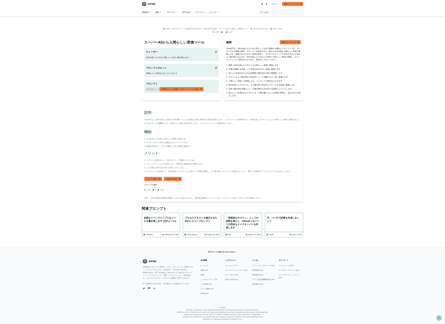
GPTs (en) (186, 12)
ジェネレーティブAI (209, 279)
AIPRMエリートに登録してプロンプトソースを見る (180, 89)
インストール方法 (286, 265)
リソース (199, 12)
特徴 (202, 274)
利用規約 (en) (257, 274)
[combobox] (281, 12)
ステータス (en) (231, 274)
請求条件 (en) (257, 284)
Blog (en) (204, 293)
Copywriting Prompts (193, 29)
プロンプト (171, 12)
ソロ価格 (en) (206, 284)
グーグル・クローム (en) (289, 270)
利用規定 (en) (257, 270)
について (212, 12)
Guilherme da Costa (260, 29)
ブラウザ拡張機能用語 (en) (263, 279)
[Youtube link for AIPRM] (149, 288)
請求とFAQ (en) (231, 279)
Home (167, 29)
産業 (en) (204, 270)
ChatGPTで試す (171, 179)
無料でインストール (291, 4)
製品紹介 (145, 12)
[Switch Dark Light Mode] (266, 4)
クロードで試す (151, 179)
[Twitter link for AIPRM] (144, 288)
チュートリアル (231, 265)
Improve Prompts (210, 29)
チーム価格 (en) (207, 288)
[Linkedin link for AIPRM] (154, 288)
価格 (157, 12)
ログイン (275, 4)
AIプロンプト (177, 29)
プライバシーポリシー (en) (263, 265)
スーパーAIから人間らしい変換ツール (233, 29)
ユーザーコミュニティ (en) (236, 270)
